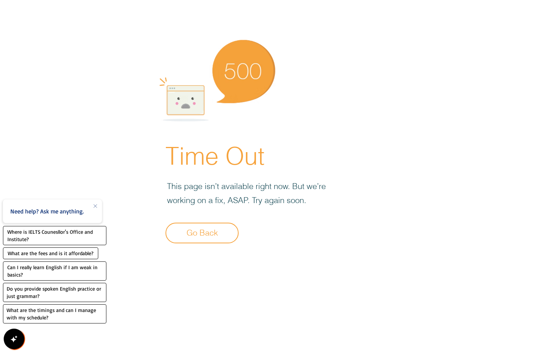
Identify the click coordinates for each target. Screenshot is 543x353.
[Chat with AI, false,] (14, 339)
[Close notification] (95, 206)
